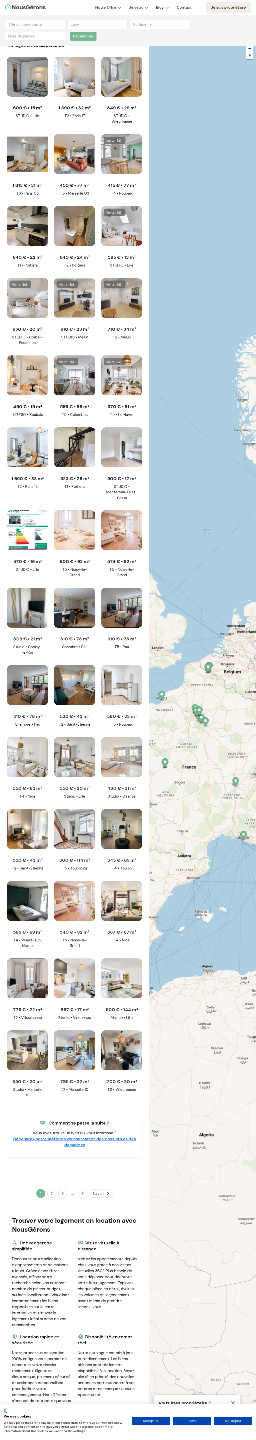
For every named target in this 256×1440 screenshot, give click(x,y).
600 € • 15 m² (27, 108)
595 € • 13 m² (122, 257)
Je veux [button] (136, 7)
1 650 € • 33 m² (28, 479)
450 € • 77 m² (75, 185)
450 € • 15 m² (27, 407)
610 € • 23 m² (74, 329)
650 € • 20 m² (27, 329)
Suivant (98, 1193)
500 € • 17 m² (121, 479)
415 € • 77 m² (122, 185)
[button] (235, 782)
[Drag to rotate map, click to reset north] (250, 55)
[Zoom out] (250, 48)
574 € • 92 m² (121, 562)
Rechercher (83, 36)
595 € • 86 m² (74, 407)
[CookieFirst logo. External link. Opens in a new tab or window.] (6, 1411)
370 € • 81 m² (122, 407)
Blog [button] (160, 7)
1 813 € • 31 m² (27, 185)
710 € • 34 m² (122, 329)
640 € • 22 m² (27, 257)
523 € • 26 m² (74, 479)
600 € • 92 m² (75, 562)
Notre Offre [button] (106, 7)
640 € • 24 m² (75, 257)
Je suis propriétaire (228, 7)
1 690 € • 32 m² (74, 108)
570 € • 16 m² (27, 562)
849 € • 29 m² (121, 108)
